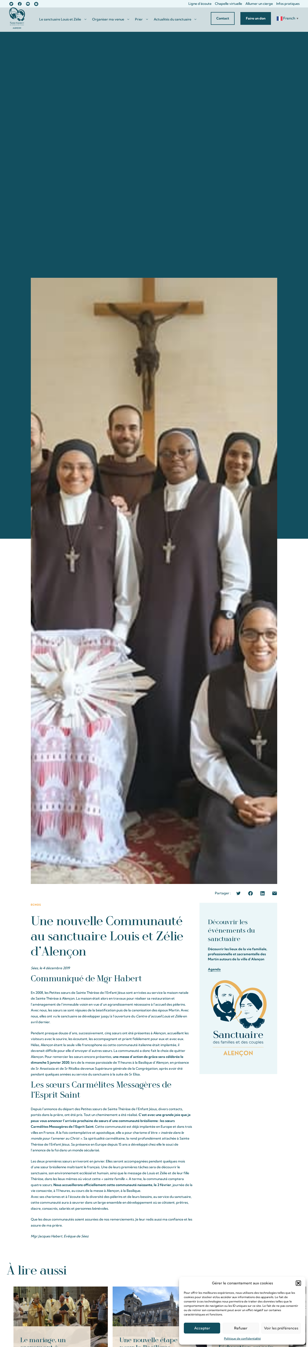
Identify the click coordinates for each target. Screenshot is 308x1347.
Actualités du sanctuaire (172, 19)
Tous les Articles (283, 1270)
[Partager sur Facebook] (250, 893)
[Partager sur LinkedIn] (262, 893)
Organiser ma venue (108, 19)
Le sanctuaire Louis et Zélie (60, 19)
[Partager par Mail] (274, 893)
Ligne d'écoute (200, 3)
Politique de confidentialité (242, 1338)
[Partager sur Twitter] (238, 893)
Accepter (202, 1328)
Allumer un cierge (259, 3)
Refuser (240, 1328)
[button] (298, 1283)
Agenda (214, 969)
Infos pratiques (288, 3)
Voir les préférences (281, 1328)
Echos (36, 904)
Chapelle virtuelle (228, 3)
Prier (139, 19)
